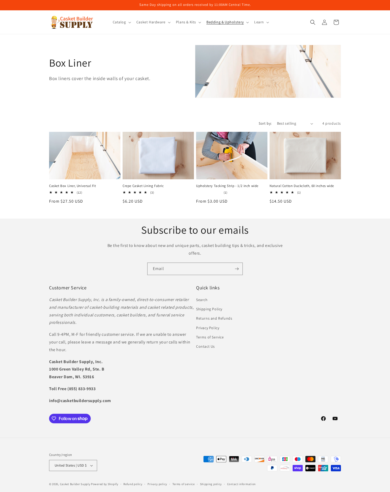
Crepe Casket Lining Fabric (143, 186)
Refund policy (132, 484)
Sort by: (265, 123)
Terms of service (183, 484)
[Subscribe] (236, 269)
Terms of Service (210, 337)
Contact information (241, 484)
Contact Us (205, 346)
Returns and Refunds (214, 318)
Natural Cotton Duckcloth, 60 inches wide (302, 186)
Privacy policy (157, 484)
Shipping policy (211, 484)
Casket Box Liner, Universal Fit (72, 186)
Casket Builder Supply (75, 484)
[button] (121, 22)
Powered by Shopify (104, 484)
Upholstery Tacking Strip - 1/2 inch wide (227, 186)
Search (202, 299)
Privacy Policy (207, 327)
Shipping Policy (209, 309)
